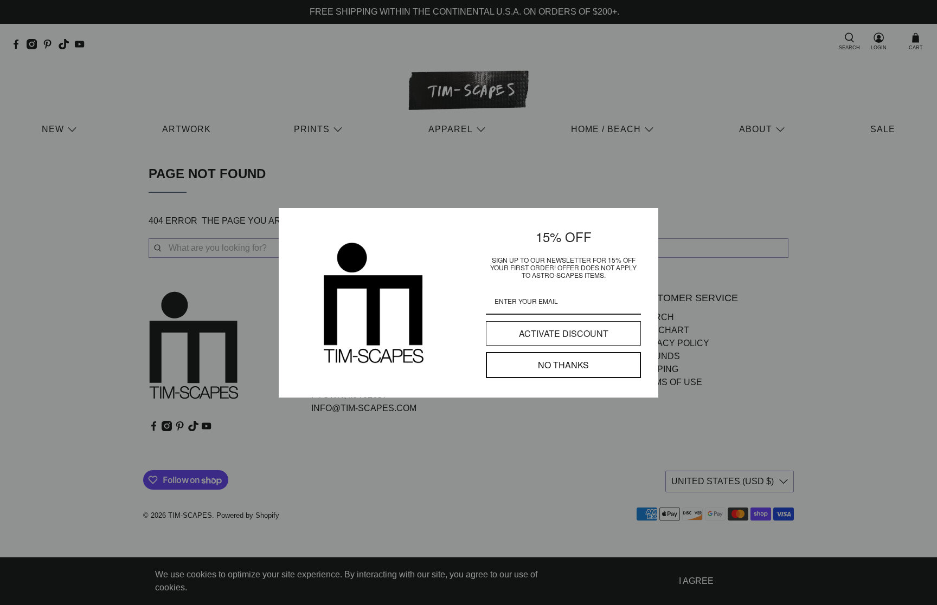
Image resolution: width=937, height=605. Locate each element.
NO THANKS (563, 365)
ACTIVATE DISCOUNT (563, 333)
